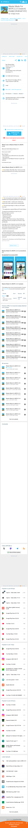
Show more (13, 245)
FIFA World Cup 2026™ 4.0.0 (13, 792)
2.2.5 (24, 18)
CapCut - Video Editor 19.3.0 (13, 674)
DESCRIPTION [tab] (19, 56)
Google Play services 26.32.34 (13, 690)
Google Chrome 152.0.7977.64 (13, 725)
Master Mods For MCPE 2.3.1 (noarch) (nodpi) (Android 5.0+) (13, 310)
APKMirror (6, 2)
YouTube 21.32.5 (10, 623)
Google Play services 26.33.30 (13, 710)
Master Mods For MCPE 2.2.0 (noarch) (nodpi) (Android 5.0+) (13, 356)
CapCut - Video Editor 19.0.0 (13, 603)
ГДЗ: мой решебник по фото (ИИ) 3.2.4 (16, 761)
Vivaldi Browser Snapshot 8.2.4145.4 (15, 781)
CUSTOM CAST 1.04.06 (11, 771)
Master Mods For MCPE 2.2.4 (13, 398)
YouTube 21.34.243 (10, 664)
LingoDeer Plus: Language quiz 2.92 (14, 797)
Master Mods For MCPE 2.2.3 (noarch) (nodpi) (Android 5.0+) (13, 345)
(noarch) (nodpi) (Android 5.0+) (8, 20)
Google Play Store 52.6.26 (12, 618)
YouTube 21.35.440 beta (12, 751)
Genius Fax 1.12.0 (10, 807)
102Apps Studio (15, 13)
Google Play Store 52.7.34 (12, 613)
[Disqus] (14, 484)
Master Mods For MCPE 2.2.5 (13, 393)
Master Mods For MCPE (15, 18)
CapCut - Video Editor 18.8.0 (13, 592)
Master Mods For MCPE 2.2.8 (13, 383)
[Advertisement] (14, 39)
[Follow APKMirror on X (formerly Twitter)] (4, 549)
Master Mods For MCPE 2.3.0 (13, 378)
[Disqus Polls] (14, 445)
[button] (16, 60)
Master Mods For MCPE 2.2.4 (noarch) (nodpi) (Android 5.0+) (13, 339)
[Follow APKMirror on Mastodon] (11, 549)
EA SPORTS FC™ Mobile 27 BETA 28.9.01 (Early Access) (14, 669)
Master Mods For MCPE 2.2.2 (13, 409)
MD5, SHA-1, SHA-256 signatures (13, 89)
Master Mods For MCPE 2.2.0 (13, 414)
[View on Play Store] (19, 60)
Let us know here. (17, 819)
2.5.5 (16, 255)
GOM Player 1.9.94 (10, 776)
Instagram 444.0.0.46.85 (12, 715)
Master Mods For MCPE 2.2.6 (13, 388)
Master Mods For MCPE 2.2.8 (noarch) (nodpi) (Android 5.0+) (13, 322)
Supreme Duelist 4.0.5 (11, 720)
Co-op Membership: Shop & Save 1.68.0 (16, 786)
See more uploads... (14, 419)
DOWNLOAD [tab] (4, 56)
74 (11, 67)
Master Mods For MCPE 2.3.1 (13, 372)
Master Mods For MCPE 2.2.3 (13, 403)
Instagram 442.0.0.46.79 (12, 659)
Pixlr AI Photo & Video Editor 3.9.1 (14, 766)
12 (12, 93)
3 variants (9, 367)
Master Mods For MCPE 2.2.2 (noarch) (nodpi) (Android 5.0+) (13, 351)
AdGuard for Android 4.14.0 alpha (14, 736)
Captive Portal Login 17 (11, 741)
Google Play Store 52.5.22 (12, 639)
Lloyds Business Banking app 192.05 (15, 802)
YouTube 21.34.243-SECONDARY (14, 695)
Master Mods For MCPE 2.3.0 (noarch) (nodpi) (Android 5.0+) (13, 316)
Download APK (15, 133)
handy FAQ (6, 289)
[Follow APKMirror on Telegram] (17, 549)
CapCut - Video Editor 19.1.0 (13, 597)
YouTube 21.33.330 (10, 730)
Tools (3, 60)
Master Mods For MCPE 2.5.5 (13, 366)
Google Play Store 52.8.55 (12, 628)
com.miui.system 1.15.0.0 (12, 679)
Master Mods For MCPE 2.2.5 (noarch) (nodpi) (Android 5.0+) (13, 333)
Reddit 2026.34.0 (10, 685)
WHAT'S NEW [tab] (11, 56)
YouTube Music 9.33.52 (11, 634)
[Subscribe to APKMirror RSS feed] (24, 549)
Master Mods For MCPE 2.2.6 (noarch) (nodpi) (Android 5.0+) (13, 327)
